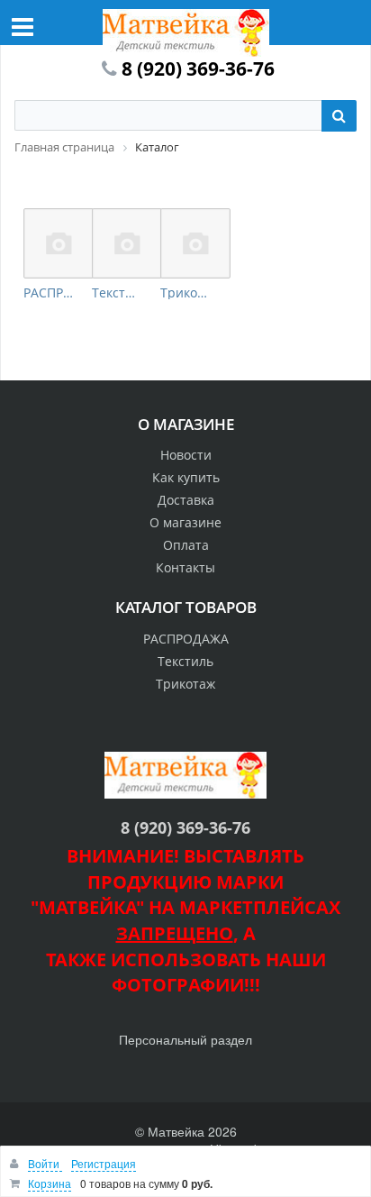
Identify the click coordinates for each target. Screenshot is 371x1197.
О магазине (185, 522)
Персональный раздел (185, 1039)
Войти (45, 1163)
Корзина (49, 1183)
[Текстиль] (127, 243)
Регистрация (103, 1163)
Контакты (185, 567)
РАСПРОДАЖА (48, 293)
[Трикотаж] (195, 243)
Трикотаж (185, 293)
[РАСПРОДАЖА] (58, 243)
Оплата (186, 544)
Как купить (186, 477)
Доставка (186, 499)
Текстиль (117, 293)
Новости (186, 454)
